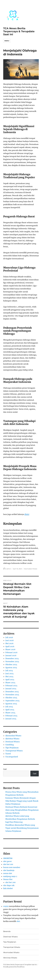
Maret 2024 (10, 713)
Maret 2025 (10, 682)
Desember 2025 (12, 658)
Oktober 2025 (11, 664)
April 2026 (9, 646)
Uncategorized (11, 757)
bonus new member (11, 867)
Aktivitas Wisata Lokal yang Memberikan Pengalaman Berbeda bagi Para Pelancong (20, 819)
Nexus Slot (7, 879)
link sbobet (8, 888)
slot (18, 921)
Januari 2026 (10, 655)
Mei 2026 (9, 643)
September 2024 (12, 701)
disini (26, 514)
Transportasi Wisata (14, 751)
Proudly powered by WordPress (14, 967)
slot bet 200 (10, 882)
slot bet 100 (8, 864)
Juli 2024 (9, 707)
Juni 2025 (9, 673)
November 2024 (12, 694)
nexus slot (7, 873)
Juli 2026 (9, 637)
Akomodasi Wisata (30, 569)
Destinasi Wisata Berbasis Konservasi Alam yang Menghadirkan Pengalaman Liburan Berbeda (22, 810)
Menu (6, 41)
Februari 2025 (11, 685)
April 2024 (9, 710)
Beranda (6, 931)
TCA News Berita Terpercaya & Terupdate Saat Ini (19, 31)
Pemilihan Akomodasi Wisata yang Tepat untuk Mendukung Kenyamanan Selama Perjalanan (22, 828)
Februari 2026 (11, 652)
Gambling (9, 745)
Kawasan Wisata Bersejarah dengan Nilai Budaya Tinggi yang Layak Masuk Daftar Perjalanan (21, 801)
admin (8, 569)
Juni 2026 (9, 640)
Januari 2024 (10, 719)
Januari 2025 (10, 688)
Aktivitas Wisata (12, 739)
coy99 (6, 906)
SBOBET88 (7, 858)
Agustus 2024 (11, 704)
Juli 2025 (9, 670)
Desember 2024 (12, 691)
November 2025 (12, 661)
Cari (5, 769)
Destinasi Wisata (12, 742)
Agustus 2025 (11, 667)
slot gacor (7, 861)
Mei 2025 (9, 676)
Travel (8, 754)
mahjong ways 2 (10, 876)
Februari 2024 (11, 716)
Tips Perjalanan (12, 748)
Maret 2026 (10, 649)
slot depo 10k (8, 885)
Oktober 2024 (11, 698)
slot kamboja (8, 870)
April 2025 (9, 679)
